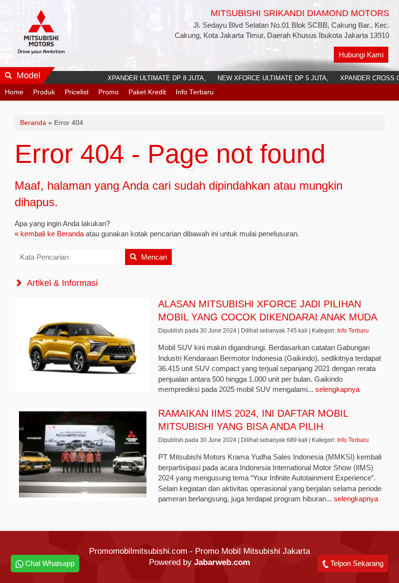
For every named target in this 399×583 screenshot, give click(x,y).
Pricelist (77, 92)
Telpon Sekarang (355, 563)
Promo (108, 92)
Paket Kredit (147, 92)
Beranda (33, 122)
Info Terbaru (195, 92)
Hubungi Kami (361, 55)
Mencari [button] (153, 257)
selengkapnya (337, 389)
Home (14, 92)
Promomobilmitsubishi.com (138, 551)
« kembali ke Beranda (49, 234)
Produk (44, 92)
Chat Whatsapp (48, 563)
